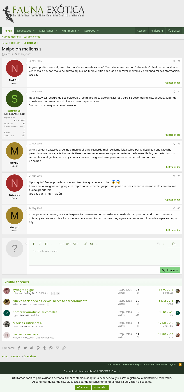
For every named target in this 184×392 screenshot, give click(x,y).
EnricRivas (168, 292)
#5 (179, 208)
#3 (179, 143)
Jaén (23, 135)
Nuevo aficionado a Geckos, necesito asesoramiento (50, 301)
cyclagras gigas (23, 290)
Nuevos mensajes (11, 36)
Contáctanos (113, 364)
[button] (33, 30)
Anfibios (35, 315)
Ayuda (172, 364)
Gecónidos (39, 304)
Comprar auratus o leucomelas (35, 312)
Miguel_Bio (167, 326)
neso (171, 337)
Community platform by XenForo (92, 371)
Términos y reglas (132, 364)
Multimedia (69, 30)
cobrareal (17, 293)
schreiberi (14, 110)
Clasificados (46, 30)
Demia (16, 326)
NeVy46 (16, 337)
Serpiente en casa (25, 334)
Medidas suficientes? (27, 323)
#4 (179, 175)
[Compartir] (174, 61)
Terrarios (39, 326)
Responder (174, 82)
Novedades (24, 30)
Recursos (89, 30)
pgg (15, 315)
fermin (170, 303)
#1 (179, 61)
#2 (179, 91)
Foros (8, 30)
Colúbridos (44, 293)
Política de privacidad (155, 364)
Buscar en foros (32, 36)
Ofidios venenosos (45, 337)
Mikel (15, 304)
